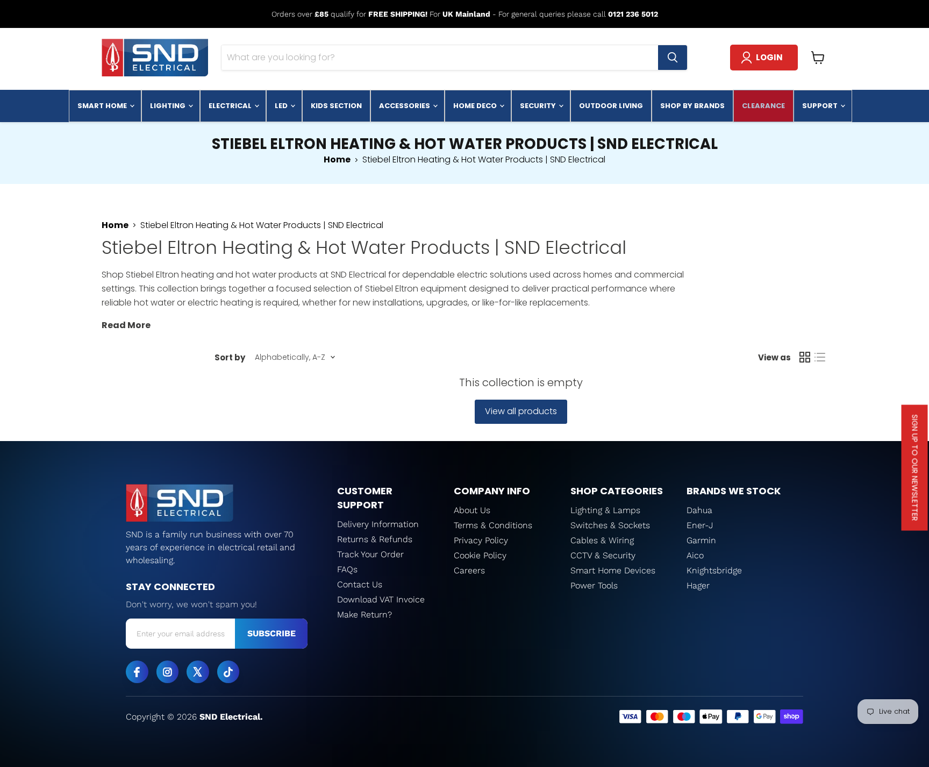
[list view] (819, 357)
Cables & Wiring (602, 540)
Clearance (763, 106)
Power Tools (594, 585)
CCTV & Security (602, 555)
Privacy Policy (481, 540)
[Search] (672, 57)
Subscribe (271, 633)
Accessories (405, 106)
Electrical (231, 106)
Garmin (701, 540)
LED (282, 106)
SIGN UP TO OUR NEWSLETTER (915, 468)
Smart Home (102, 106)
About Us (472, 510)
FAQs (347, 569)
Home (337, 160)
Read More (126, 325)
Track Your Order (370, 554)
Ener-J (700, 525)
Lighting (168, 106)
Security (539, 106)
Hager (698, 585)
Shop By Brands (692, 106)
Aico (695, 555)
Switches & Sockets (610, 525)
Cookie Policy (480, 555)
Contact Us (359, 584)
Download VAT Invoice (381, 599)
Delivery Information (378, 524)
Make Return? (364, 614)
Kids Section (336, 106)
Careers (469, 570)
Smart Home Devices (612, 570)
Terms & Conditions (493, 525)
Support (820, 106)
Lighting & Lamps (605, 510)
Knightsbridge (714, 570)
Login (769, 57)
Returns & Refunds (374, 539)
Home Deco (475, 106)
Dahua (699, 510)
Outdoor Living (611, 106)
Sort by (230, 357)
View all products (521, 411)
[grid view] (804, 357)
